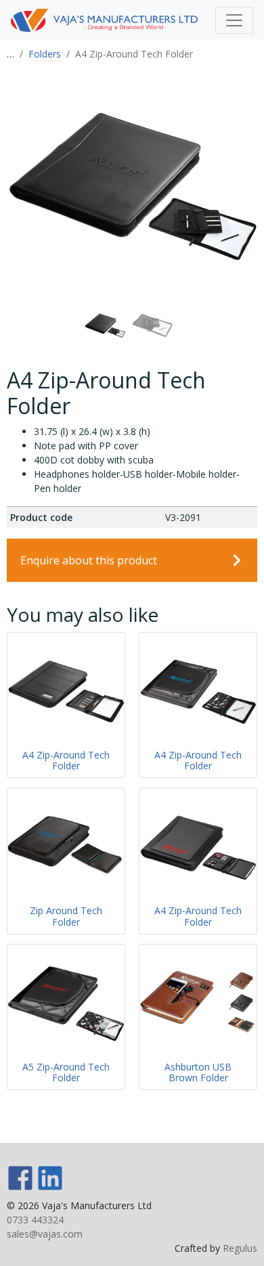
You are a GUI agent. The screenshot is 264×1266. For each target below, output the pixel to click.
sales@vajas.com (45, 1233)
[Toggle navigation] (234, 20)
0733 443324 (35, 1219)
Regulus (240, 1248)
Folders (44, 53)
